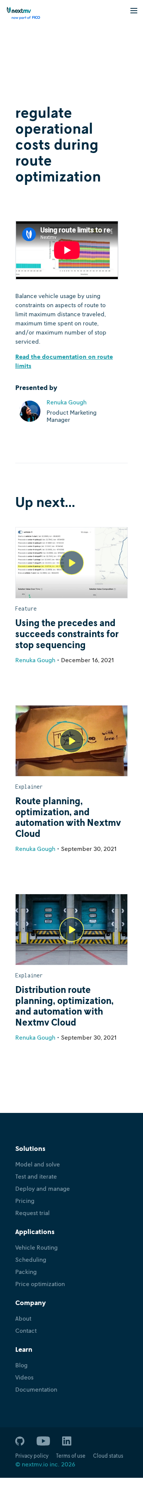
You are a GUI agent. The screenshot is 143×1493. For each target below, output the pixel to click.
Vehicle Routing (36, 1247)
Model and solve (37, 1164)
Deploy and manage (42, 1188)
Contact (26, 1330)
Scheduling (30, 1259)
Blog (21, 1365)
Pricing (24, 1200)
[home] (21, 13)
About (23, 1318)
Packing (26, 1271)
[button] (134, 10)
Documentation (36, 1389)
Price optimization (40, 1284)
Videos (24, 1377)
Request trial (32, 1213)
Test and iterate (36, 1176)
